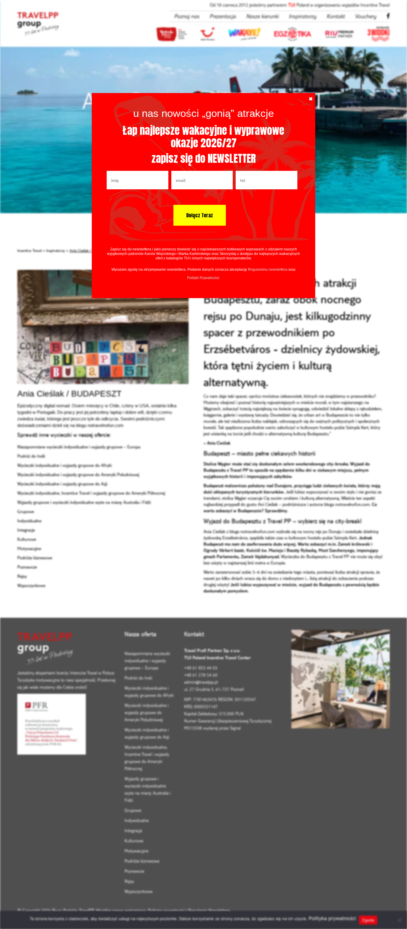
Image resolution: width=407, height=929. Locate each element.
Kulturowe (26, 539)
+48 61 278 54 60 (201, 674)
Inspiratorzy (302, 16)
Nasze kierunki (262, 16)
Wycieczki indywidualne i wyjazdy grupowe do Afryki (64, 465)
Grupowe (25, 511)
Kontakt (336, 16)
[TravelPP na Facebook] (388, 16)
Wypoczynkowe (31, 585)
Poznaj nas (186, 16)
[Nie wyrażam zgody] (400, 920)
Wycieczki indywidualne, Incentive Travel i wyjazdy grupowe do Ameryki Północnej (91, 493)
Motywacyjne (29, 548)
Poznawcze (27, 566)
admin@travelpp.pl (201, 682)
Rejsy (22, 576)
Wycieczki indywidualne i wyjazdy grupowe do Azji (62, 483)
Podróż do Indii (31, 456)
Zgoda (368, 920)
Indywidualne (29, 520)
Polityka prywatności (166, 910)
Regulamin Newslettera (209, 910)
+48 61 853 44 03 (201, 667)
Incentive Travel (29, 250)
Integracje (26, 529)
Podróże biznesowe (34, 557)
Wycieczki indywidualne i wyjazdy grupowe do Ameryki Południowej (78, 474)
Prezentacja (222, 16)
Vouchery (365, 16)
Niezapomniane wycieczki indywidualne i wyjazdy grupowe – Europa (78, 446)
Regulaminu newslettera (268, 269)
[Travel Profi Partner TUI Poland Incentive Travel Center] (66, 649)
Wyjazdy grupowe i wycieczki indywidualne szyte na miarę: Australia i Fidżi (84, 502)
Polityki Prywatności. (203, 278)
